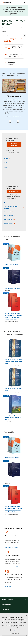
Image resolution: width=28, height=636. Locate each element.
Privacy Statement (15, 630)
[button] (14, 599)
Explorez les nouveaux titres (14, 117)
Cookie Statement (6, 630)
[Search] (24, 35)
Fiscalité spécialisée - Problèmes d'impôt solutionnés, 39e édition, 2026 (14, 361)
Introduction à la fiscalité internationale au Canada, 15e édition (13, 417)
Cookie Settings (14, 633)
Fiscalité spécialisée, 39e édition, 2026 (14, 389)
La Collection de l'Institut (12, 264)
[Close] (26, 615)
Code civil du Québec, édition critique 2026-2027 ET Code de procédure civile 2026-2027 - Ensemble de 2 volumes (13, 316)
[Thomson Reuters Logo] (7, 2)
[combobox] (12, 35)
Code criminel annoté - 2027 (12, 288)
